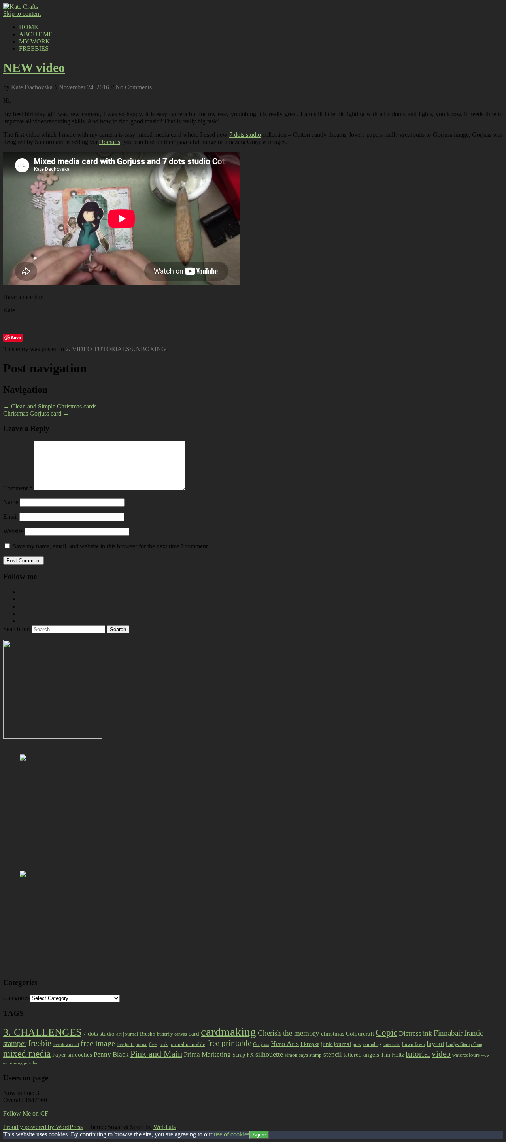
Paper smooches (72, 1054)
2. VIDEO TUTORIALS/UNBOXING (116, 349)
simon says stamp (303, 1055)
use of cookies (231, 1134)
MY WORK (34, 41)
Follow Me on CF (25, 1113)
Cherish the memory (288, 1033)
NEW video (34, 68)
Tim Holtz (392, 1055)
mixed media (27, 1053)
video (441, 1054)
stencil (332, 1054)
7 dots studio (245, 134)
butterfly (165, 1034)
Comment (17, 488)
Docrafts (109, 141)
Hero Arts (285, 1043)
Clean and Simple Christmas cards (49, 406)
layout (435, 1043)
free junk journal (132, 1044)
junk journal (336, 1044)
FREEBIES (34, 48)
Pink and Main (156, 1054)
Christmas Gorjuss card (36, 413)
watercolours (466, 1055)
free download (66, 1044)
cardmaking (228, 1031)
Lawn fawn (413, 1044)
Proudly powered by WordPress (43, 1126)
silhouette (269, 1054)
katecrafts (391, 1044)
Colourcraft (360, 1033)
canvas (180, 1034)
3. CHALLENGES (42, 1032)
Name (10, 502)
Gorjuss (261, 1044)
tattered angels (361, 1054)
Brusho (147, 1034)
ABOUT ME (36, 34)
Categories (16, 998)
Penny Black (111, 1054)
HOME (28, 27)
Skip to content (22, 13)
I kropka (309, 1044)
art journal (127, 1034)
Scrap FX (243, 1054)
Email (10, 516)
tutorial (418, 1054)
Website (13, 531)
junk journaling (367, 1044)
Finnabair (448, 1033)
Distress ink (415, 1033)
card (194, 1033)
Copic (386, 1032)
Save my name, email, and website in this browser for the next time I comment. (111, 546)
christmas (332, 1033)
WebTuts (164, 1126)
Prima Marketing (207, 1054)
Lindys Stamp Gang (464, 1044)
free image (98, 1043)
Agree (259, 1135)
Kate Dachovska (32, 87)
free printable (229, 1043)
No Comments (133, 87)
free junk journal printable (177, 1044)
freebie (39, 1043)
